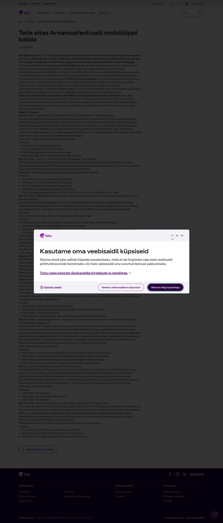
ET (172, 236)
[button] (86, 273)
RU (177, 236)
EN (182, 236)
